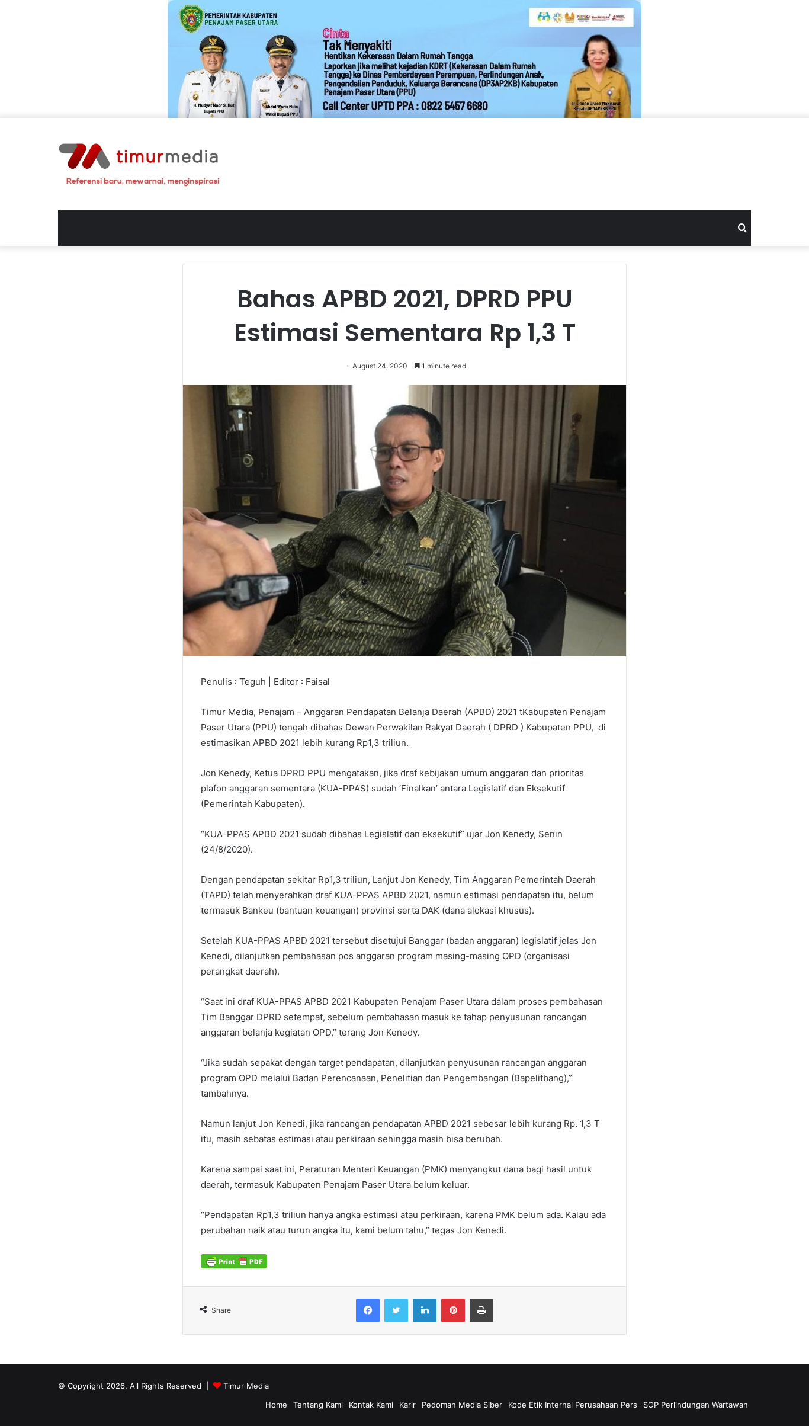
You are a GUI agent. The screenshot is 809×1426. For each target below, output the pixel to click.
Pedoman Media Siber (462, 1404)
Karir (407, 1404)
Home (276, 1404)
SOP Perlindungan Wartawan (695, 1404)
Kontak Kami (371, 1404)
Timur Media (246, 1385)
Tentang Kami (318, 1404)
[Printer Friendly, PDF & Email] (234, 1260)
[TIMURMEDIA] (139, 164)
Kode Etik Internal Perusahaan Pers (572, 1404)
